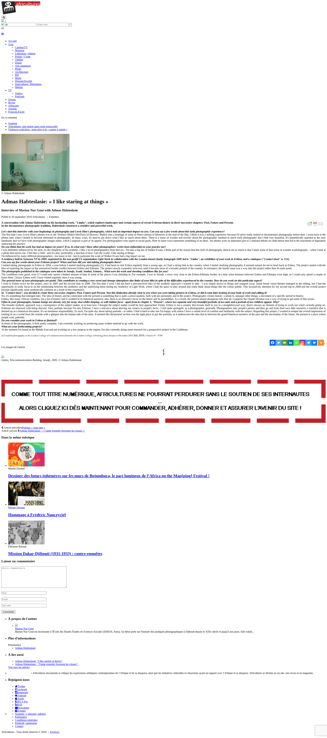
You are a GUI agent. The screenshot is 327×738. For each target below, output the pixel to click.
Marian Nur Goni (24, 628)
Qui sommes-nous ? (19, 673)
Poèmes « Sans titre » (33, 427)
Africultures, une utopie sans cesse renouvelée (33, 126)
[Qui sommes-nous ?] (2, 28)
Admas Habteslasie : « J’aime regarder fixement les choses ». (52, 430)
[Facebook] (273, 343)
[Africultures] (20, 14)
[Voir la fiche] (16, 625)
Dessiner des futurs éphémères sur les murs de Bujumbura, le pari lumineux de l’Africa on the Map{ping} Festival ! (108, 476)
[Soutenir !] (163, 402)
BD (17, 75)
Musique (19, 50)
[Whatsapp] (296, 343)
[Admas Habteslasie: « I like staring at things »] (35, 190)
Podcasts (19, 96)
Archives (54, 732)
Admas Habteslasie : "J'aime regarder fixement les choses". (46, 664)
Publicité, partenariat (26, 723)
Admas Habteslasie (25, 648)
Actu (10, 44)
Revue (11, 102)
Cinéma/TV (21, 47)
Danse (18, 62)
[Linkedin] (290, 343)
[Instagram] (302, 343)
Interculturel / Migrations (28, 84)
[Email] (284, 343)
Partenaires (21, 717)
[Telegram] (308, 343)
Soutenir (12, 123)
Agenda (12, 108)
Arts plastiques (23, 65)
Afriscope (13, 105)
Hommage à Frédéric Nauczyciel (37, 515)
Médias (19, 87)
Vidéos (18, 93)
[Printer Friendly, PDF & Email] (316, 225)
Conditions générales (26, 720)
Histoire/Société (23, 81)
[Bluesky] (314, 343)
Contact (19, 726)
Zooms (12, 99)
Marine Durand (16, 507)
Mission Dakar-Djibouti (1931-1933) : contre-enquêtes (55, 553)
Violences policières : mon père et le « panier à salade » (37, 129)
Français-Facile (16, 111)
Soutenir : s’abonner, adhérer (30, 713)
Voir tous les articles (19, 667)
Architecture (21, 71)
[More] (321, 343)
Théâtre (19, 59)
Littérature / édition (25, 53)
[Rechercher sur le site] (3, 17)
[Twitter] (279, 343)
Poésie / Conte (22, 56)
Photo (18, 68)
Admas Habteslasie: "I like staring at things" (38, 661)
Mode (18, 78)
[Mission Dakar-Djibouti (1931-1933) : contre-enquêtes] (26, 543)
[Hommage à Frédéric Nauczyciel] (26, 504)
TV (10, 90)
